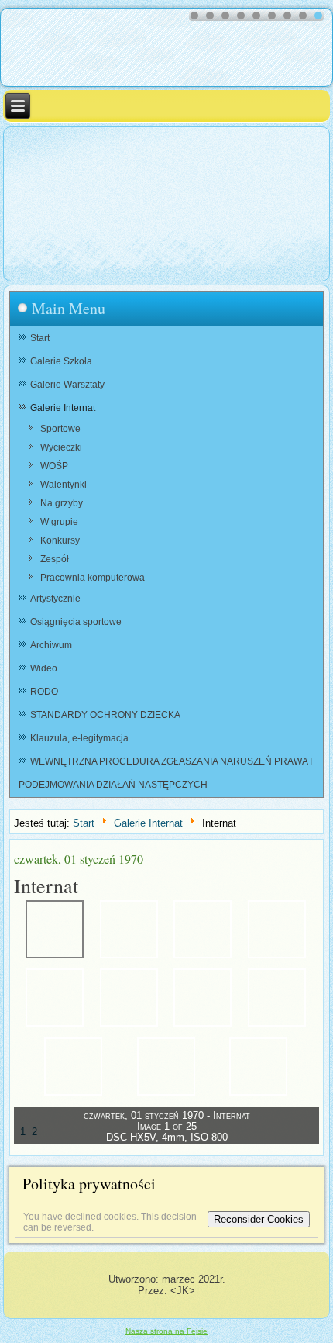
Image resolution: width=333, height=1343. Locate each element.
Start (40, 338)
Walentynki (63, 484)
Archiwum (51, 645)
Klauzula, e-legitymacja (79, 738)
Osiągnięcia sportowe (76, 621)
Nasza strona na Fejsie (166, 1331)
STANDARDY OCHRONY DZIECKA (105, 714)
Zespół (54, 559)
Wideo (43, 668)
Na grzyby (61, 503)
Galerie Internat (62, 407)
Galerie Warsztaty (67, 384)
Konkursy (60, 540)
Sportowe (60, 428)
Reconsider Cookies (259, 1219)
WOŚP (54, 466)
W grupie (59, 521)
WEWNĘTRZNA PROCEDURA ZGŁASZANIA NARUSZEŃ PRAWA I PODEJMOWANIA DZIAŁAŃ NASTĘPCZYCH (165, 773)
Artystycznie (55, 598)
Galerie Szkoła (61, 361)
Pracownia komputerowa (92, 577)
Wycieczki (61, 447)
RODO (44, 691)
